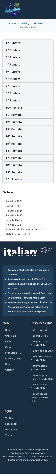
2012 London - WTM (18, 234)
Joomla (33, 456)
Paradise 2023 (14, 215)
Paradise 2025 (14, 206)
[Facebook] (6, 465)
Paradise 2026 (14, 201)
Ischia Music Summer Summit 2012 (26, 229)
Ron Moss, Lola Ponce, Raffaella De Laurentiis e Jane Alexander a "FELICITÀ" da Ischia (29, 284)
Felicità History (15, 220)
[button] (28, 43)
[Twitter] (13, 465)
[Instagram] (21, 465)
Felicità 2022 (13, 224)
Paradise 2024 (14, 210)
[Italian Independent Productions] (12, 9)
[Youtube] (28, 465)
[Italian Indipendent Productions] (28, 253)
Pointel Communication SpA (33, 460)
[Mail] (36, 465)
